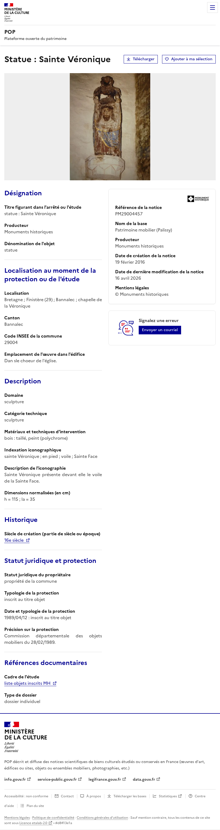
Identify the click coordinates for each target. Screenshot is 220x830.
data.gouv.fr (144, 779)
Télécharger (144, 59)
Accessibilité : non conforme (26, 796)
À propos (93, 796)
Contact (67, 796)
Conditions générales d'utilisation (102, 817)
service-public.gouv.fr (57, 779)
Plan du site (35, 805)
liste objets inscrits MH (27, 683)
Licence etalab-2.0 (33, 823)
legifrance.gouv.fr (105, 779)
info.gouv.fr (15, 779)
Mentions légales (17, 817)
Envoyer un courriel (160, 330)
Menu (212, 7)
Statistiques (168, 796)
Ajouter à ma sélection (191, 59)
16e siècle (14, 540)
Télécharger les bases (129, 796)
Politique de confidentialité (53, 817)
